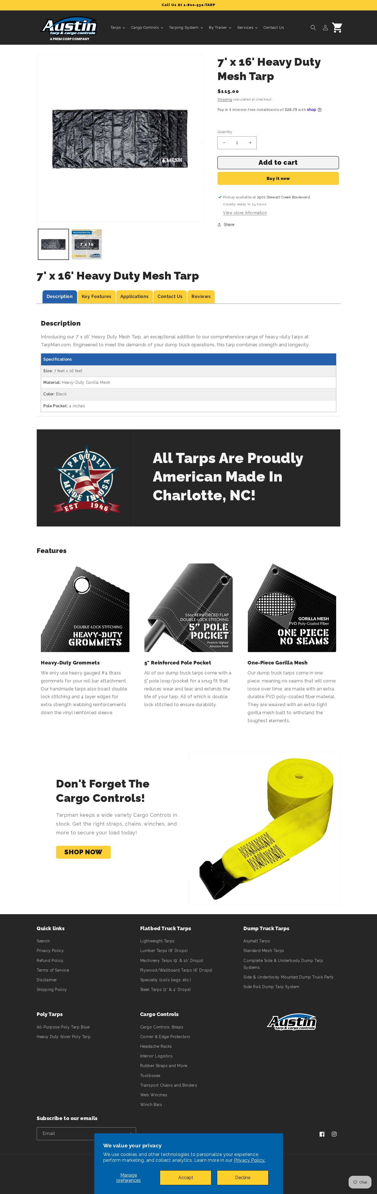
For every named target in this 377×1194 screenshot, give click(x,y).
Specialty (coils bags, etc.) (165, 980)
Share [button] (229, 224)
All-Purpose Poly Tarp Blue (63, 1027)
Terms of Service (53, 970)
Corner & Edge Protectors (165, 1037)
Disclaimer (47, 980)
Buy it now (278, 178)
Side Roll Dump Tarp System (271, 987)
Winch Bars (151, 1104)
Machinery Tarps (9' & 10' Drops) (171, 960)
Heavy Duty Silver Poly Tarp (64, 1037)
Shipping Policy (52, 989)
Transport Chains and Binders (168, 1085)
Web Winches (154, 1095)
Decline (242, 1177)
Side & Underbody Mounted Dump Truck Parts (288, 977)
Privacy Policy (50, 950)
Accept (185, 1177)
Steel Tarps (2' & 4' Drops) (165, 989)
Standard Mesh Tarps (263, 950)
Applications (134, 296)
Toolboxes (150, 1075)
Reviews (201, 296)
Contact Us (170, 296)
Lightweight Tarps (157, 941)
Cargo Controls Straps (162, 1027)
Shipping (224, 99)
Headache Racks (156, 1046)
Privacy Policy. (250, 1160)
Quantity (224, 132)
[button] (313, 28)
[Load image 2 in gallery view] (86, 244)
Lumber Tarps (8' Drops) (164, 950)
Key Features (96, 296)
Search (43, 941)
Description (60, 296)
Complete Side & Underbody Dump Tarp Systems (283, 964)
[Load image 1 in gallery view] (53, 244)
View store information (245, 213)
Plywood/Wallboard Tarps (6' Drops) (176, 970)
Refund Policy (50, 960)
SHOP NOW (83, 852)
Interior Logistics (156, 1056)
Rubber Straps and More (163, 1065)
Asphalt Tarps (256, 941)
